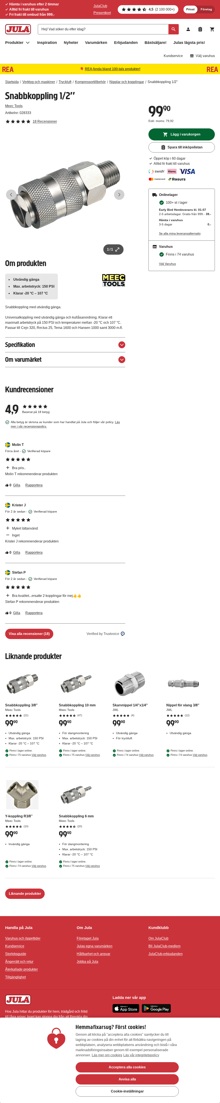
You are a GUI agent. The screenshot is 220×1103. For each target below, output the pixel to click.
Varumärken (96, 42)
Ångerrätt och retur (19, 961)
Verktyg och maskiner (38, 82)
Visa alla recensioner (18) (29, 634)
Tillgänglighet (15, 977)
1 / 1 (110, 249)
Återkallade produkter (21, 969)
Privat (190, 9)
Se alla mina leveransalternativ (180, 233)
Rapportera (34, 485)
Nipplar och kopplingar (126, 82)
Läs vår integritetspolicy (141, 1055)
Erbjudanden (126, 42)
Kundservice (173, 56)
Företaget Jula (88, 938)
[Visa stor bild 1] (65, 194)
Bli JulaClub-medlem (164, 946)
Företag (206, 9)
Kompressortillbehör (90, 82)
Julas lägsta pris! (189, 42)
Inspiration (47, 42)
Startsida (12, 82)
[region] (110, 1060)
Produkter (14, 42)
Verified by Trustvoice (103, 634)
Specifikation (20, 345)
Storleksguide (15, 954)
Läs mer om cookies (107, 1055)
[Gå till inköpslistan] (200, 29)
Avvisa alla (127, 1079)
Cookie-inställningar (127, 1091)
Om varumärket (23, 360)
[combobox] (108, 29)
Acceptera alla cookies (127, 1067)
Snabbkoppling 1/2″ (163, 82)
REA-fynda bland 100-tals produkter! (112, 69)
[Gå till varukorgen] (212, 29)
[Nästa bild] (119, 194)
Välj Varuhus (167, 263)
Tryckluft (65, 82)
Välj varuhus (205, 56)
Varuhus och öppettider (22, 938)
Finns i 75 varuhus (27, 754)
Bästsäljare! (156, 42)
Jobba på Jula (87, 961)
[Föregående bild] (11, 194)
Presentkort (102, 13)
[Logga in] (188, 29)
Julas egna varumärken (94, 946)
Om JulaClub (158, 938)
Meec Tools (14, 106)
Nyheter (71, 42)
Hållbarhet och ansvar (93, 954)
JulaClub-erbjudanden (165, 954)
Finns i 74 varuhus (135, 754)
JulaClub (100, 6)
